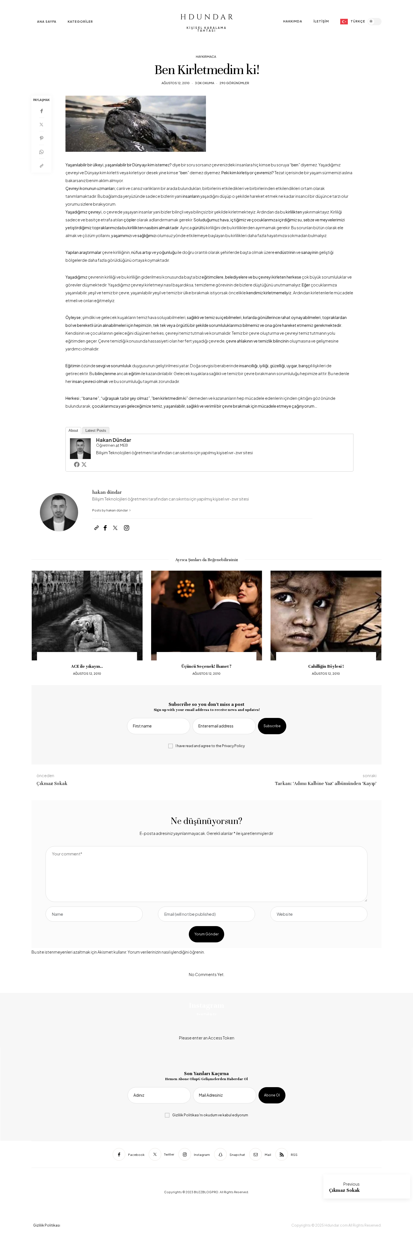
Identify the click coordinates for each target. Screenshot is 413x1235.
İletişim (321, 21)
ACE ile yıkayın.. (87, 666)
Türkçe (358, 21)
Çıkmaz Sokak (344, 1190)
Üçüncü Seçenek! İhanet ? (206, 666)
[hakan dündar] (80, 447)
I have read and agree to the (210, 746)
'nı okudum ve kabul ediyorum (210, 1115)
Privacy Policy (233, 746)
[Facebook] (41, 111)
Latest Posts (95, 430)
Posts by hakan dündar (110, 510)
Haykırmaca (206, 56)
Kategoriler (80, 21)
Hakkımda (292, 21)
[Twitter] (41, 124)
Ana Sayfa (46, 21)
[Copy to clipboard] (41, 166)
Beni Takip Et (206, 1014)
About (73, 430)
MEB (124, 445)
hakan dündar (113, 440)
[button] (40, 623)
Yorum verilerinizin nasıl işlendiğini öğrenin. (166, 951)
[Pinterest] (41, 138)
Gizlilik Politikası (185, 1115)
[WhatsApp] (41, 152)
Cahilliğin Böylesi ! (326, 666)
